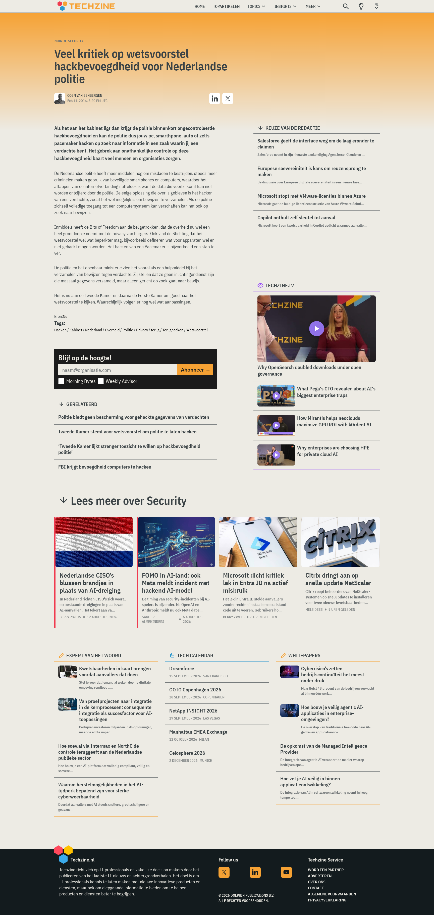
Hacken (60, 329)
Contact (316, 887)
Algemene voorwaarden (332, 893)
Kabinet (76, 329)
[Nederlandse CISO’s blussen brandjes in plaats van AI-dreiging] (94, 542)
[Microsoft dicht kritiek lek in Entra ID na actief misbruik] (258, 542)
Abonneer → (195, 370)
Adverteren (320, 875)
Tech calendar (195, 655)
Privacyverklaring (327, 899)
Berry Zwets (70, 617)
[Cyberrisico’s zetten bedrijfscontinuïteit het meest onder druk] (289, 681)
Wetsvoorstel (197, 329)
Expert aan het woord (93, 655)
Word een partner (326, 869)
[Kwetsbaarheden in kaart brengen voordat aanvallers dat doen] (67, 678)
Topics (254, 6)
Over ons (316, 881)
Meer (311, 6)
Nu (65, 316)
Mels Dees (314, 609)
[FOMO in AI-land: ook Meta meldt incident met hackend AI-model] (176, 542)
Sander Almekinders (153, 619)
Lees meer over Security (129, 500)
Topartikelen (226, 6)
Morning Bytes (81, 381)
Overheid (112, 329)
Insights (283, 6)
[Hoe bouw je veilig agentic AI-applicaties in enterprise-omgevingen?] (289, 719)
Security (75, 41)
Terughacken (172, 329)
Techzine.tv (279, 285)
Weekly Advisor (121, 381)
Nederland (93, 329)
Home (200, 6)
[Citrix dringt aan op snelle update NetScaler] (340, 542)
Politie (128, 329)
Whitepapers (304, 655)
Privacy (142, 329)
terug (155, 329)
